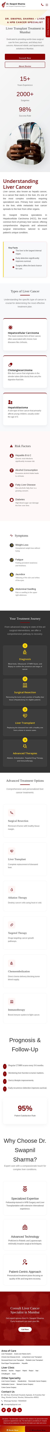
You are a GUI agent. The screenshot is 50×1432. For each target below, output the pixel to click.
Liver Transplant (6, 1354)
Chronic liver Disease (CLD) (10, 1357)
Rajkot (25, 1371)
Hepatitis (25, 1363)
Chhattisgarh (5, 1374)
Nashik (11, 1371)
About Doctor (25, 66)
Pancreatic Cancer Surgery (37, 1381)
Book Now (13, 1430)
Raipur (31, 1371)
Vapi (36, 1371)
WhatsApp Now (38, 1430)
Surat (14, 1374)
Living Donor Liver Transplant (32, 1357)
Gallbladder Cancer (7, 1384)
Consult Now (25, 58)
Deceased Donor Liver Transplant (12, 1360)
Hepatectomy (22, 1381)
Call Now (25, 1329)
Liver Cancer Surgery (8, 1381)
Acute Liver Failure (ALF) (22, 1354)
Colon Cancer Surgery (8, 1387)
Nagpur (18, 1371)
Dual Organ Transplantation (10, 1363)
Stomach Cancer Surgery (25, 1384)
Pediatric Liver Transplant (34, 1360)
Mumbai (4, 1371)
